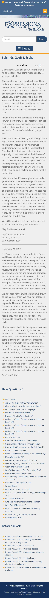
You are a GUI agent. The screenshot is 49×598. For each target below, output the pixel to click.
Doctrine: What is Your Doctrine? (19, 416)
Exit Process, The (12, 437)
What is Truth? (11, 486)
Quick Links (8, 11)
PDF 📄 (38, 65)
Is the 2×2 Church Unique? (16, 450)
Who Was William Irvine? (15, 505)
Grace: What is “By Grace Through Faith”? (22, 444)
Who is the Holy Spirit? (14, 498)
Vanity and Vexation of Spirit (17, 467)
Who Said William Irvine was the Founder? (22, 502)
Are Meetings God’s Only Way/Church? (21, 403)
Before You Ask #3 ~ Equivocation (19, 545)
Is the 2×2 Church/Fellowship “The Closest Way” (25, 453)
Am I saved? (10, 399)
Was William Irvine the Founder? (18, 473)
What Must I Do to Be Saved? (17, 489)
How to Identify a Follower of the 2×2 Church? (24, 447)
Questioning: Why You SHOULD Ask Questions (25, 463)
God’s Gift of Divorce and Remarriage (21, 440)
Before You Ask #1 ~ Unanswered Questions (24, 536)
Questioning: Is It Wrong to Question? (21, 460)
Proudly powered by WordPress (17, 592)
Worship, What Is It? (13, 517)
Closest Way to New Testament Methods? (23, 406)
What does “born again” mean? (18, 482)
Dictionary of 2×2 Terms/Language (20, 409)
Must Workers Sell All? (14, 457)
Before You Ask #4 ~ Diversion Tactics (21, 549)
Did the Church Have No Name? (18, 412)
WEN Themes (26, 594)
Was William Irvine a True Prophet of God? (23, 470)
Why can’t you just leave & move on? (20, 514)
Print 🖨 (20, 65)
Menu (27, 48)
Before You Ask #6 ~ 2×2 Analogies (20, 558)
